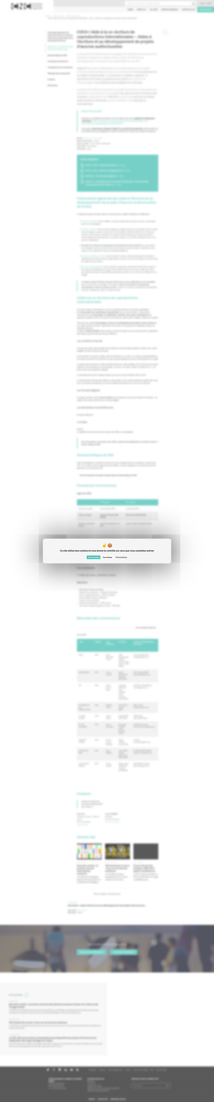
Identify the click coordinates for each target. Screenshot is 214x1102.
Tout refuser (107, 557)
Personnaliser (121, 557)
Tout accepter (93, 557)
